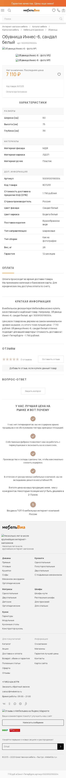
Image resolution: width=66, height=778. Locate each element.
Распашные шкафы (44, 597)
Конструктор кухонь (12, 628)
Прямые (6, 562)
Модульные (8, 620)
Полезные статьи (11, 663)
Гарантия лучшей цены (46, 653)
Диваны (6, 558)
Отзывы (6, 672)
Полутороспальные (45, 566)
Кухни (5, 612)
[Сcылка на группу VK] (4, 704)
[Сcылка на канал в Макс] (15, 704)
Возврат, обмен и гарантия (16, 658)
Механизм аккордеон (13, 578)
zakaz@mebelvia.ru (12, 691)
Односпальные (42, 562)
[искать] (61, 19)
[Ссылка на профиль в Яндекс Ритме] (26, 704)
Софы (5, 574)
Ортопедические (11, 583)
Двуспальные (42, 570)
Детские (6, 601)
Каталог (6, 643)
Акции (5, 648)
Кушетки (6, 570)
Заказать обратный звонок (16, 686)
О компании (41, 643)
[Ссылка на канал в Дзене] (20, 704)
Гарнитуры (7, 616)
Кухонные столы (10, 624)
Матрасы (7, 589)
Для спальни (41, 605)
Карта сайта (41, 663)
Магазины (40, 648)
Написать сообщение (33, 722)
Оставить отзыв (51, 359)
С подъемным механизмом (48, 574)
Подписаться (60, 746)
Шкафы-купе (41, 593)
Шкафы (38, 589)
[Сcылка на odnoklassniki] (9, 704)
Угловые (6, 566)
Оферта (6, 668)
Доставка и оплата (12, 653)
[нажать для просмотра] (33, 55)
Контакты (39, 658)
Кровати (39, 558)
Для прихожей (42, 601)
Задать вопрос (33, 391)
